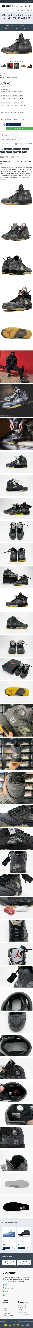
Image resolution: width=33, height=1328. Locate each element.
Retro (15, 151)
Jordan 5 (9, 151)
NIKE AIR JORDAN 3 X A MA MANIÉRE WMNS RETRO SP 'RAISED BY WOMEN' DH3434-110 (26, 1261)
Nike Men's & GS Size (5, 89)
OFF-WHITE (17, 149)
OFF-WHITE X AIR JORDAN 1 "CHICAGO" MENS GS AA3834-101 (11, 1261)
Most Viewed (7, 1256)
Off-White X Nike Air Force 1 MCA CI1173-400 (9, 1242)
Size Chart (15, 157)
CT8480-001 (8, 149)
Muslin (24, 151)
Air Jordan (25, 149)
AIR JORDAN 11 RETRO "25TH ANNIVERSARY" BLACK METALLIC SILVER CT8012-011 (24, 1242)
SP (19, 151)
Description (4, 157)
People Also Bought (9, 1223)
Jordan (3, 151)
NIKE (6, 75)
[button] (2, 47)
